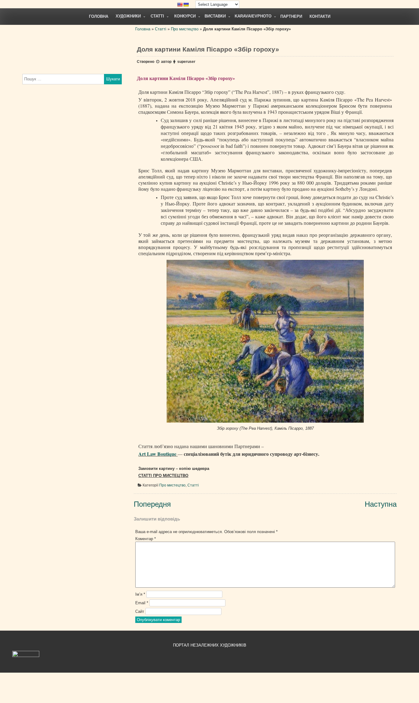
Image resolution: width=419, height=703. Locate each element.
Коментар (145, 538)
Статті (157, 16)
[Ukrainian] (186, 4)
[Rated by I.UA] (25, 655)
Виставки (215, 16)
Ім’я (140, 594)
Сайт (139, 611)
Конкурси (185, 16)
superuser (186, 62)
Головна (98, 16)
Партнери (291, 16)
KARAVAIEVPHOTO (253, 16)
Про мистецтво (184, 29)
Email (141, 603)
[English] (180, 4)
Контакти (319, 16)
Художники (128, 16)
